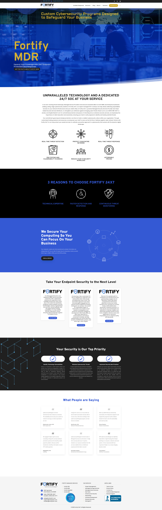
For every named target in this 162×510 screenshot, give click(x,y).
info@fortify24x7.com (58, 1)
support (46, 500)
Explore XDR (109, 321)
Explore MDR (52, 318)
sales (45, 498)
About (98, 5)
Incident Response (78, 5)
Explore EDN (81, 325)
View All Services (47, 258)
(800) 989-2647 (46, 1)
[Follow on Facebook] (114, 1)
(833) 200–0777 (53, 496)
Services (87, 5)
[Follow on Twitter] (117, 1)
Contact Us (113, 5)
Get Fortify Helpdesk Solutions (26, 76)
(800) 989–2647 (51, 494)
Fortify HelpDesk (33, 51)
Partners (105, 5)
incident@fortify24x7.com (50, 501)
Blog (94, 5)
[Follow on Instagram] (120, 1)
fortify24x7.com (52, 498)
